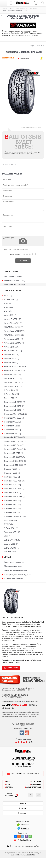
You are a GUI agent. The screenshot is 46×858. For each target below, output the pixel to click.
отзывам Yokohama (2, 16)
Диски (7, 784)
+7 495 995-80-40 (23, 757)
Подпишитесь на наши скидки (25, 773)
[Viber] (26, 836)
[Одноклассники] (19, 836)
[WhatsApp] (30, 836)
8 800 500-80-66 (23, 764)
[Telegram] (22, 836)
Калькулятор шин (33, 787)
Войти (23, 803)
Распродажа (35, 784)
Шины (7, 781)
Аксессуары (35, 781)
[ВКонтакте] (15, 836)
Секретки (9, 787)
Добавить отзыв (11, 668)
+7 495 (14, 705)
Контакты (23, 808)
